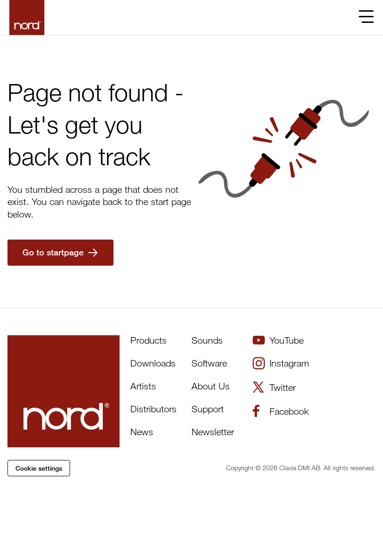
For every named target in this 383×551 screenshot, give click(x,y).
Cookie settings (38, 468)
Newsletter (213, 431)
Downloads (153, 363)
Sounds (207, 340)
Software (209, 363)
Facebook (289, 411)
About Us (211, 386)
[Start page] (26, 17)
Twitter (283, 387)
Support (208, 408)
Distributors (153, 408)
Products (148, 340)
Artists (143, 386)
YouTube (287, 340)
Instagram (289, 363)
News (141, 431)
